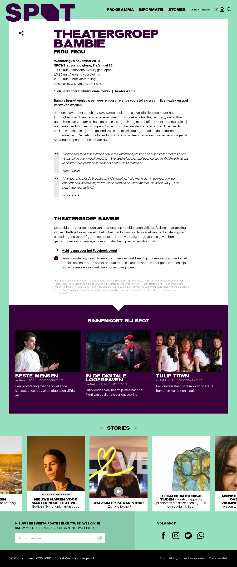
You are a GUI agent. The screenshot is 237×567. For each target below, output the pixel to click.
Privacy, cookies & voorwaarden (187, 558)
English (206, 9)
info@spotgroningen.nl (77, 558)
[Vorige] (102, 428)
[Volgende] (135, 428)
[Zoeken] (229, 11)
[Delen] (21, 33)
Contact (195, 9)
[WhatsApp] (200, 536)
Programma (120, 9)
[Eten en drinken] (216, 10)
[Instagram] (176, 536)
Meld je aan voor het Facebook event (89, 250)
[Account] (222, 11)
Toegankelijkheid (218, 558)
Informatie (151, 9)
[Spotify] (188, 536)
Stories (177, 9)
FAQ (162, 558)
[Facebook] (163, 536)
